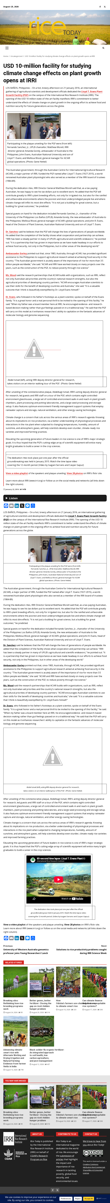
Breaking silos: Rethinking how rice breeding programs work (15, 982)
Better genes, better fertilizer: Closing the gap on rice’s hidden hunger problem (42, 982)
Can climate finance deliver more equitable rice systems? (94, 982)
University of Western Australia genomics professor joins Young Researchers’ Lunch (26, 949)
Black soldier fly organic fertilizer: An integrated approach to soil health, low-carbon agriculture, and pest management (42, 1031)
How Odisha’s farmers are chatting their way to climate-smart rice (68, 982)
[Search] (103, 48)
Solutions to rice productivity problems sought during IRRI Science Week (81, 949)
